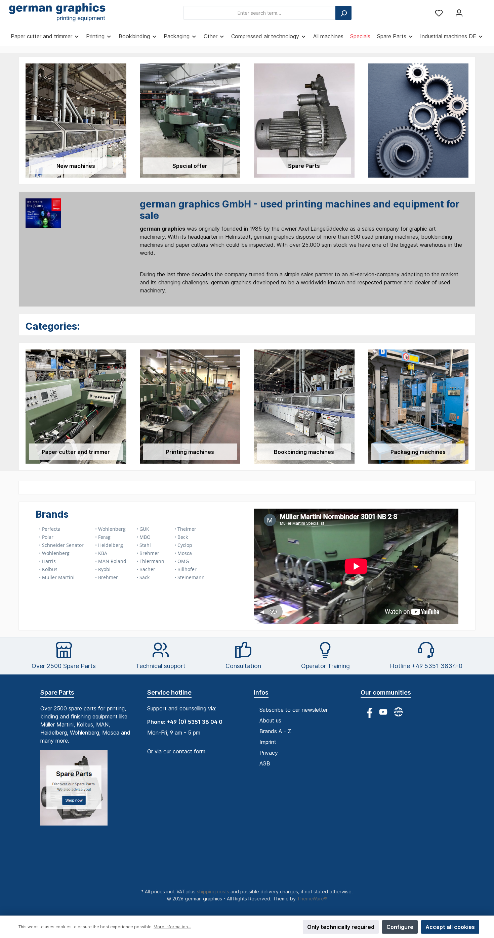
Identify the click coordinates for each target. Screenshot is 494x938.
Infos (261, 692)
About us (270, 720)
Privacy (268, 752)
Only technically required (340, 927)
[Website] (398, 711)
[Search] (343, 13)
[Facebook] (368, 711)
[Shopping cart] (483, 11)
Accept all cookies (450, 927)
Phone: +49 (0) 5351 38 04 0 (184, 721)
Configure (399, 927)
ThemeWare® (312, 898)
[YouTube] (383, 711)
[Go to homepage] (57, 13)
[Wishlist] (438, 13)
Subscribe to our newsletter (293, 709)
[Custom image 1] (77, 791)
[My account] (459, 13)
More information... (172, 926)
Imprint (267, 742)
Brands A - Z (275, 731)
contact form (189, 751)
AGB (264, 763)
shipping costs (213, 891)
